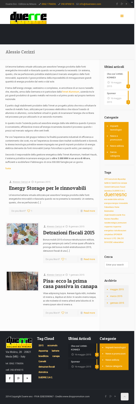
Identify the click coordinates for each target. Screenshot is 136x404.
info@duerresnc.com (90, 4)
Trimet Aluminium (70, 91)
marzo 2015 (116, 296)
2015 (106, 179)
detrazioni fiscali (118, 187)
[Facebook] (117, 4)
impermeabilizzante (112, 215)
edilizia (121, 199)
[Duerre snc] (28, 16)
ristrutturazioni (120, 230)
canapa (124, 183)
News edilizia (117, 146)
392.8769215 (67, 4)
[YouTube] (115, 396)
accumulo (113, 179)
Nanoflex (114, 219)
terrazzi (107, 238)
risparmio (108, 227)
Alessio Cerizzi (20, 182)
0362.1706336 (49, 4)
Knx (123, 215)
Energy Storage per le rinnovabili (47, 188)
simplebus (108, 234)
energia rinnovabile (119, 203)
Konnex (107, 219)
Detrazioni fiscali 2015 (69, 232)
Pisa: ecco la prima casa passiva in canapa (70, 283)
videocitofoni (118, 242)
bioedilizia (115, 183)
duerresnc (115, 194)
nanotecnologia (110, 223)
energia (107, 203)
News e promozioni (116, 138)
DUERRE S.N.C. (118, 191)
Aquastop (122, 179)
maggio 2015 (117, 289)
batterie (107, 183)
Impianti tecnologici (116, 128)
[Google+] (122, 4)
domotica (108, 191)
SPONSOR (118, 234)
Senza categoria (115, 154)
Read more (89, 211)
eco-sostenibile (110, 199)
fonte (8, 168)
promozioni (122, 223)
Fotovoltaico (109, 207)
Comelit (107, 187)
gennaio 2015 (117, 303)
